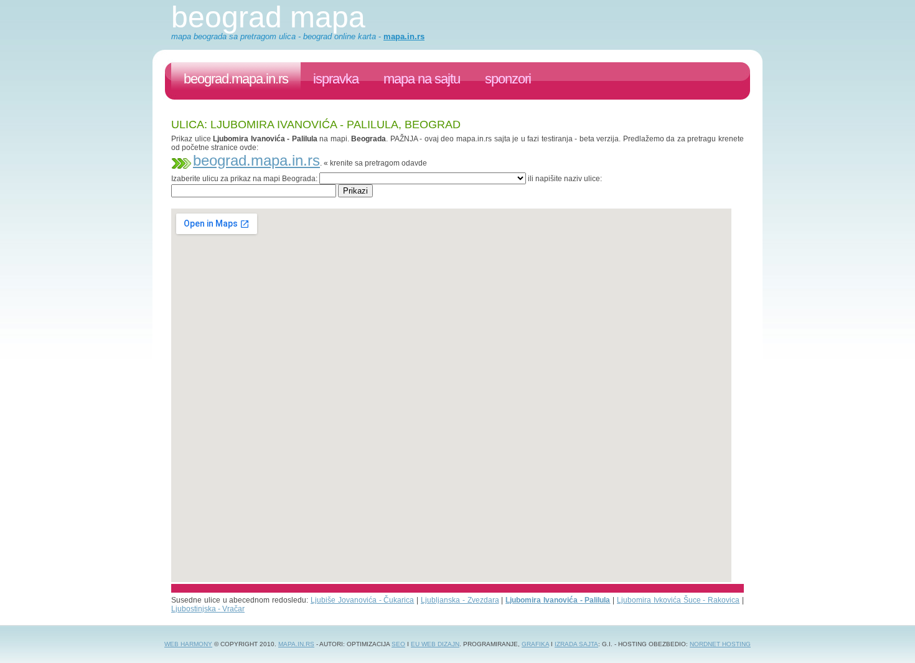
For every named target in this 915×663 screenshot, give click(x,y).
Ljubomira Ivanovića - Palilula (557, 600)
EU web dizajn (435, 644)
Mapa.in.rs (296, 644)
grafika (535, 644)
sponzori (508, 79)
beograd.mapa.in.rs (236, 79)
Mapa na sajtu (421, 79)
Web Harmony (188, 644)
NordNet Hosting (720, 644)
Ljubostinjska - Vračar (208, 608)
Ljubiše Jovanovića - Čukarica (362, 600)
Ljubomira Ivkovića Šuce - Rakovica (678, 600)
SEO (398, 644)
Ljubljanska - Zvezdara (460, 600)
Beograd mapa (268, 17)
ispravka (336, 79)
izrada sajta (576, 644)
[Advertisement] (397, 202)
